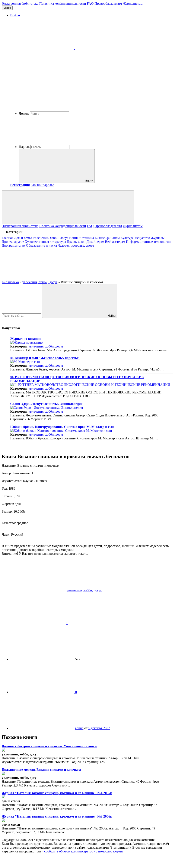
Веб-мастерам (115, 241)
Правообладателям (108, 3)
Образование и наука (41, 245)
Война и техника (81, 238)
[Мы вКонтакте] (34, 278)
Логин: (24, 113)
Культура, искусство (135, 238)
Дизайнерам (95, 241)
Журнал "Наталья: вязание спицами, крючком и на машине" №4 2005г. (57, 793)
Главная (7, 238)
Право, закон (76, 241)
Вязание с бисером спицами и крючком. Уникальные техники (49, 746)
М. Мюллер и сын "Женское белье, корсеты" (45, 358)
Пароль (24, 147)
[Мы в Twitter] (99, 278)
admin (79, 728)
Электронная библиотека (20, 3)
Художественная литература (45, 241)
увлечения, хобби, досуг (46, 346)
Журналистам (133, 3)
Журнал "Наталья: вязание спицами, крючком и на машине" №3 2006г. (57, 816)
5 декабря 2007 (99, 728)
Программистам (13, 245)
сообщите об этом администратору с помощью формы (83, 851)
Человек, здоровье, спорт (76, 245)
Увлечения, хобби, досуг (50, 238)
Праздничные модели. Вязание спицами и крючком (41, 769)
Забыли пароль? (42, 185)
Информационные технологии (148, 241)
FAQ (90, 3)
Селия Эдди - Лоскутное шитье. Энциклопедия (46, 404)
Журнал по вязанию (25, 338)
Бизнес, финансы (107, 238)
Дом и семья (23, 238)
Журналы (158, 238)
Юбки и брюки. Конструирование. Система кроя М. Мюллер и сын (62, 427)
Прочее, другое (13, 241)
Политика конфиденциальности (62, 3)
